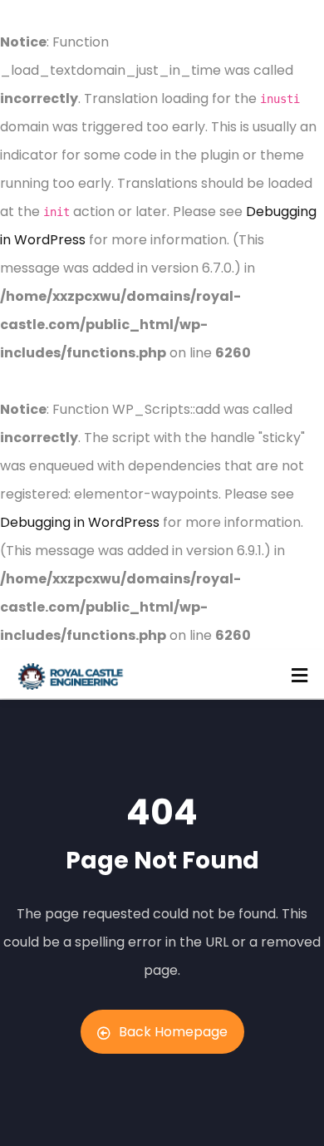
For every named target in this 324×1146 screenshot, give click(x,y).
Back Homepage (173, 1031)
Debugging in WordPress (80, 522)
